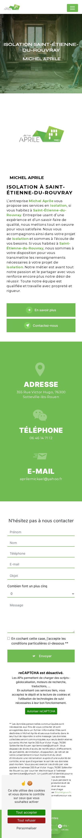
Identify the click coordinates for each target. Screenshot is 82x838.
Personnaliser (27, 828)
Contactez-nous (45, 325)
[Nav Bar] (72, 8)
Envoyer (45, 656)
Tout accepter (26, 812)
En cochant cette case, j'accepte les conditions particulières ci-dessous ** (39, 640)
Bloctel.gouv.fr (63, 792)
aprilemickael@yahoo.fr (41, 479)
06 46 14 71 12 (41, 438)
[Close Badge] (60, 826)
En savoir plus (45, 310)
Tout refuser (26, 820)
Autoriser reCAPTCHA (41, 711)
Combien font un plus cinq (27, 586)
